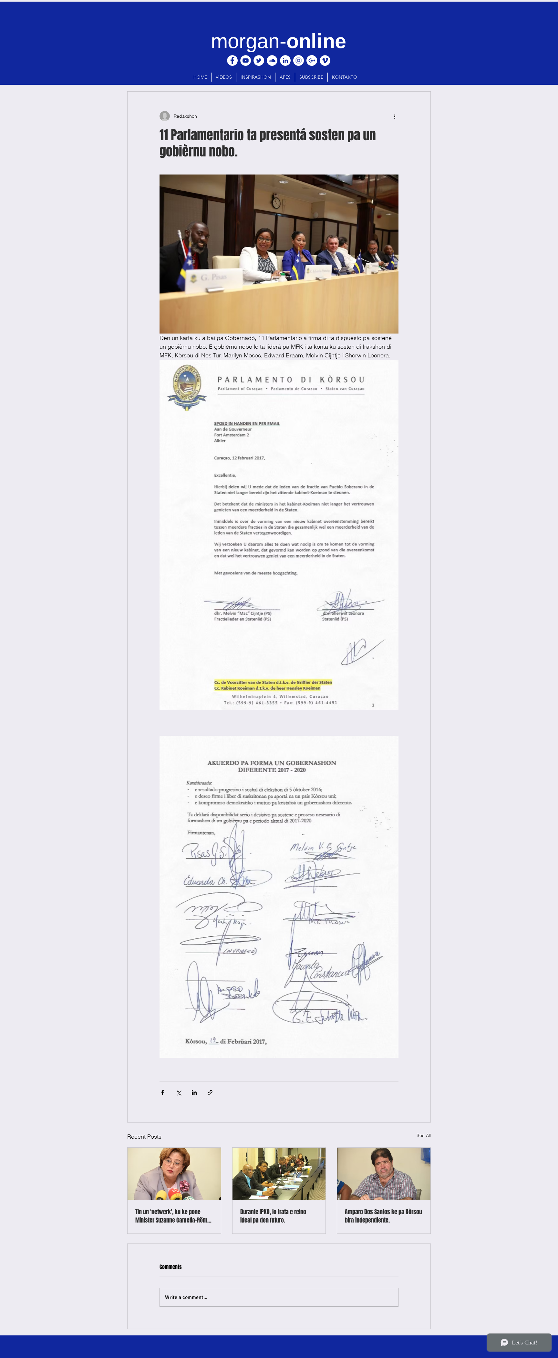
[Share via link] (210, 1092)
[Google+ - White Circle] (311, 60)
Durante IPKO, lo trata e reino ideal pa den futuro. (273, 1216)
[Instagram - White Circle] (298, 60)
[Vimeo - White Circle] (325, 60)
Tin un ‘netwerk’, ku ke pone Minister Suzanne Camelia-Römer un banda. (173, 1216)
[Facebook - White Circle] (232, 60)
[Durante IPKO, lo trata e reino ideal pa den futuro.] (279, 1174)
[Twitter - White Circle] (258, 60)
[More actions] (394, 116)
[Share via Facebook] (163, 1092)
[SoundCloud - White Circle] (272, 60)
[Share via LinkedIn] (194, 1092)
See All (424, 1135)
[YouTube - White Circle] (245, 60)
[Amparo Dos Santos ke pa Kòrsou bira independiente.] (383, 1174)
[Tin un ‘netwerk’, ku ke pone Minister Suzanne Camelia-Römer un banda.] (174, 1174)
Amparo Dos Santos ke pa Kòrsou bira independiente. (383, 1216)
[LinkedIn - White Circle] (285, 60)
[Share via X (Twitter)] (178, 1092)
